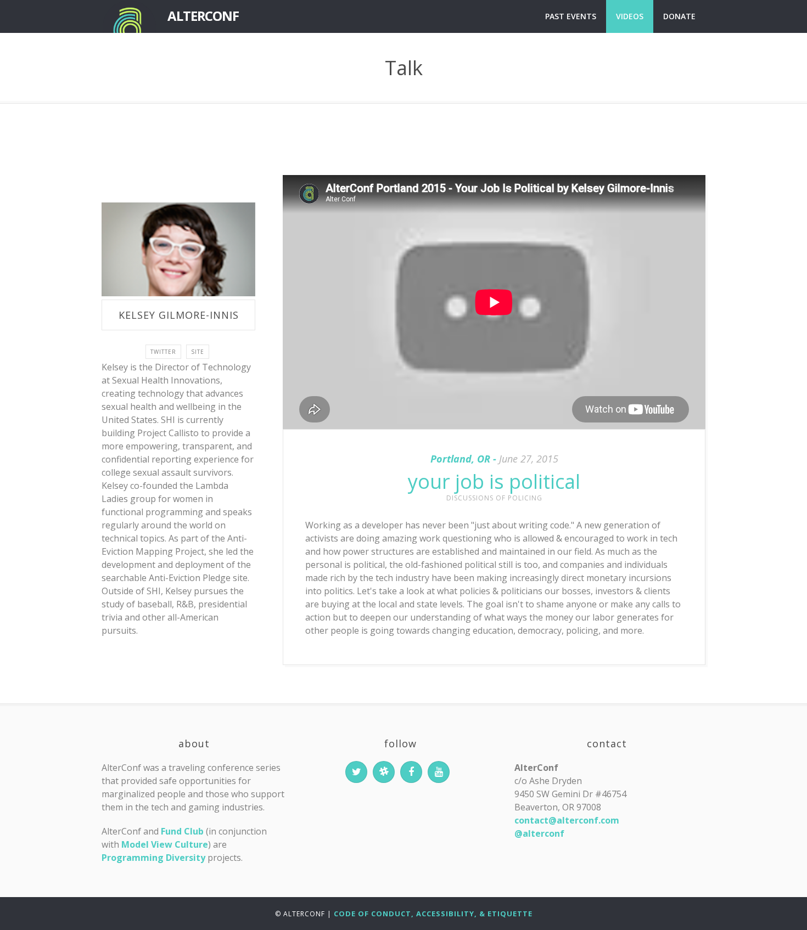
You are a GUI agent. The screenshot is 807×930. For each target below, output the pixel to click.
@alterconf (539, 833)
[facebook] (411, 772)
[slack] (384, 772)
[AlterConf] (129, 16)
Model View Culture (164, 844)
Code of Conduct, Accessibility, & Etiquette (433, 913)
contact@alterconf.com (566, 820)
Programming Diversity (153, 858)
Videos (629, 16)
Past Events (570, 16)
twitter (163, 352)
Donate (679, 16)
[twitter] (356, 772)
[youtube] (439, 772)
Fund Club (182, 831)
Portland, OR (460, 458)
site (197, 352)
